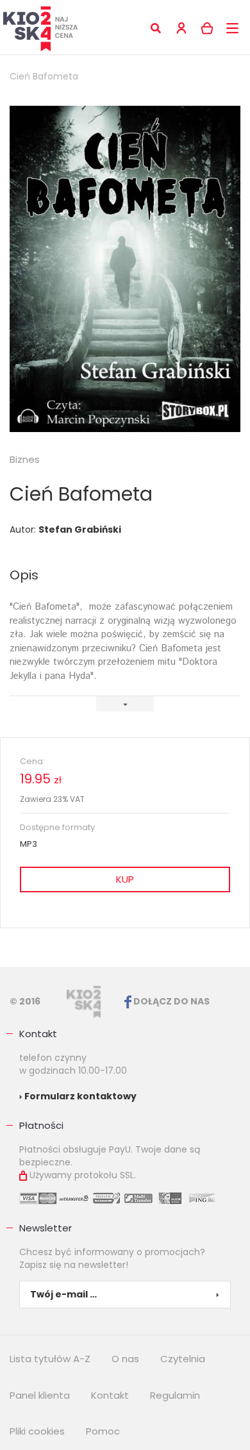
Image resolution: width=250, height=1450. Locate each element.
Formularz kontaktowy (79, 1096)
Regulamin (175, 1395)
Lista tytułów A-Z (50, 1358)
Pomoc (103, 1431)
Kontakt (38, 1033)
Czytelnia (182, 1358)
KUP (125, 879)
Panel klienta (40, 1395)
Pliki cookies (37, 1431)
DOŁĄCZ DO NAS (170, 1001)
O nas (125, 1358)
